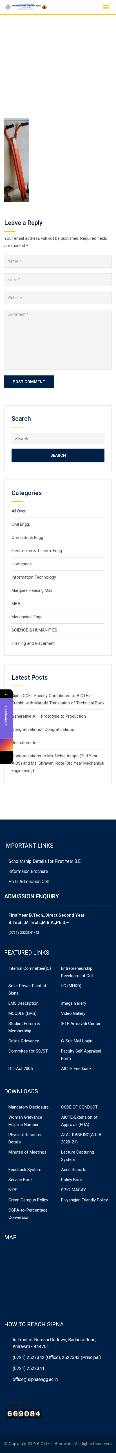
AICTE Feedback (76, 1068)
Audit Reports (73, 1169)
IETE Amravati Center (81, 1023)
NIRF (12, 1189)
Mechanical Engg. (27, 616)
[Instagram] (6, 744)
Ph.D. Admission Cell (28, 881)
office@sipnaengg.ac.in (35, 1379)
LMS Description (23, 1003)
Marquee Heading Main (32, 590)
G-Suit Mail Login (76, 1041)
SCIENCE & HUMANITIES (34, 630)
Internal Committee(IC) (29, 968)
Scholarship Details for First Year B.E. (44, 861)
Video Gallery (73, 1013)
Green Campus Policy (28, 1200)
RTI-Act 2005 (20, 1068)
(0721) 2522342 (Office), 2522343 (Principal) (57, 1357)
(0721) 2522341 (28, 1368)
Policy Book (72, 1179)
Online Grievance (23, 1041)
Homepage (22, 564)
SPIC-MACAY (73, 1189)
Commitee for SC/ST (28, 1051)
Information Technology (34, 577)
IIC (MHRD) (71, 985)
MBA (16, 603)
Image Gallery (73, 1003)
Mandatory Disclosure (28, 1107)
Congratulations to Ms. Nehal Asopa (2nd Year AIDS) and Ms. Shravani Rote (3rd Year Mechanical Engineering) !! (58, 763)
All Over (19, 511)
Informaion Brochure (28, 871)
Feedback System (24, 1169)
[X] (6, 757)
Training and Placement (33, 643)
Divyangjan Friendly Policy (84, 1200)
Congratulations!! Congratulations (43, 729)
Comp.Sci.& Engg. (28, 537)
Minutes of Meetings (27, 1152)
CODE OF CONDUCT (79, 1107)
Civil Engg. (21, 524)
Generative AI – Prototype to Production (49, 716)
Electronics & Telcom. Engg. (37, 550)
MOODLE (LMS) (22, 1013)
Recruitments (24, 742)
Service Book (20, 1179)
